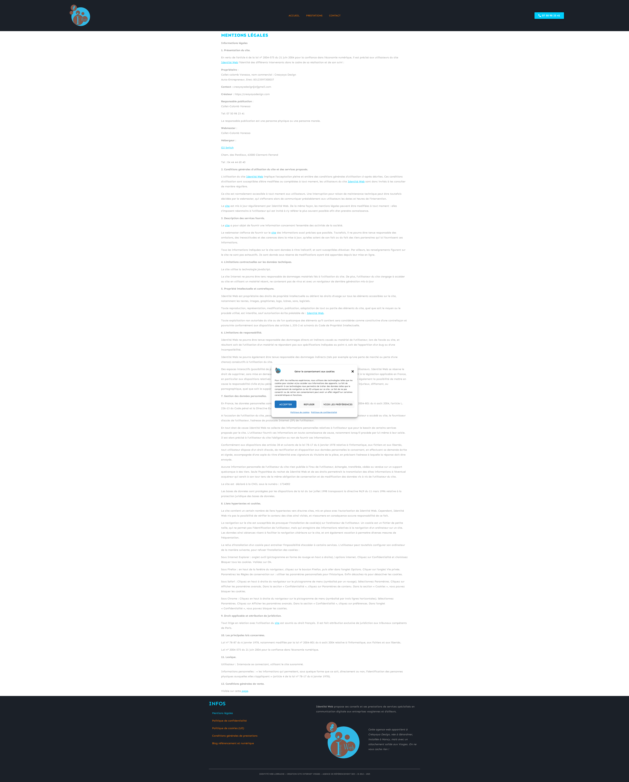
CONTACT (335, 15)
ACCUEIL (294, 15)
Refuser (309, 404)
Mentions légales (222, 713)
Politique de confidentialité (324, 412)
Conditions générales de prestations (234, 735)
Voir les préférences (338, 404)
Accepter (285, 404)
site (227, 205)
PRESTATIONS (314, 15)
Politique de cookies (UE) (228, 728)
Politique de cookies (299, 412)
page (244, 691)
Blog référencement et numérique (233, 743)
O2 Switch (227, 147)
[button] (352, 371)
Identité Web (229, 62)
